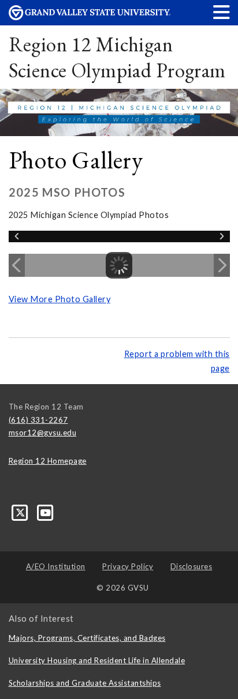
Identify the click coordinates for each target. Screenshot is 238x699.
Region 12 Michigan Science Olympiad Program (117, 57)
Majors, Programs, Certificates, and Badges (87, 637)
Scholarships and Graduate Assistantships (85, 682)
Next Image (222, 265)
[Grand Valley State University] (89, 17)
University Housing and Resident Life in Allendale (97, 660)
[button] (221, 12)
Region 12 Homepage (48, 460)
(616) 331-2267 (38, 419)
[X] (21, 512)
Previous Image (17, 265)
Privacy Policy (127, 566)
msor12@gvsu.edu (43, 432)
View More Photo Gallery (60, 299)
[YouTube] (46, 512)
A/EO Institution (55, 566)
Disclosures (191, 566)
